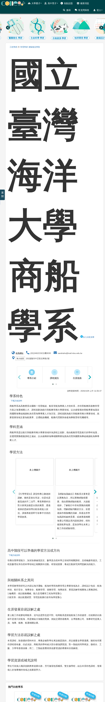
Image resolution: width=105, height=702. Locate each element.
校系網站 (19, 353)
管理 (24, 47)
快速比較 (35, 695)
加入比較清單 (88, 337)
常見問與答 (83, 10)
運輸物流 (34, 47)
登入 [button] (99, 10)
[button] (53, 384)
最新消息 (84, 3)
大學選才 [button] (35, 3)
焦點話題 (68, 3)
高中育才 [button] (52, 3)
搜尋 (68, 10)
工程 (13, 47)
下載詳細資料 (16, 401)
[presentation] (8, 27)
